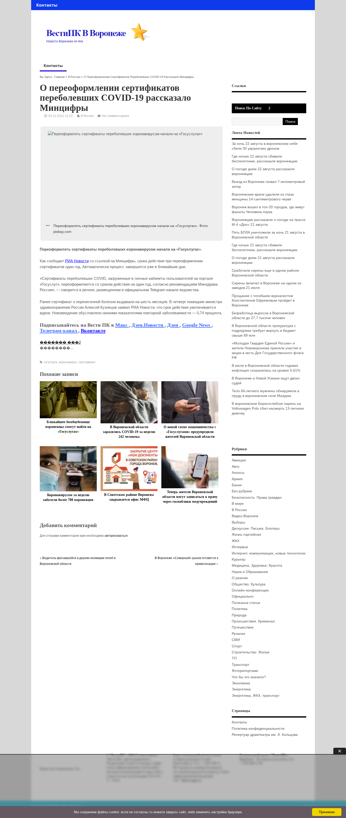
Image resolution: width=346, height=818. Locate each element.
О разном (240, 578)
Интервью (240, 547)
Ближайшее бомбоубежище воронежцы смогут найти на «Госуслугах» (68, 426)
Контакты (46, 5)
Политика (239, 609)
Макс (122, 325)
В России (74, 76)
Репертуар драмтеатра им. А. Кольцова (265, 735)
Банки (237, 485)
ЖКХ (235, 541)
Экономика (241, 683)
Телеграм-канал (59, 330)
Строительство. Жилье (251, 652)
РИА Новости (77, 261)
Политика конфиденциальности (258, 728)
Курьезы (238, 559)
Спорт (237, 646)
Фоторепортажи (245, 671)
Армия (237, 479)
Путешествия (243, 627)
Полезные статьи (246, 603)
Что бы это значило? (249, 677)
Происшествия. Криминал (253, 621)
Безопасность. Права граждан (257, 497)
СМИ (236, 640)
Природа (239, 615)
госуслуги (50, 362)
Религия (238, 634)
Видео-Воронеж (245, 516)
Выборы (238, 522)
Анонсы (238, 473)
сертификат (87, 362)
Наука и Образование (250, 572)
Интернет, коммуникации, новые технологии (268, 553)
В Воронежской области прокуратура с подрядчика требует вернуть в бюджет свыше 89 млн (264, 330)
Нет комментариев (115, 116)
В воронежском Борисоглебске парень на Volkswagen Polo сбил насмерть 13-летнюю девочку (268, 408)
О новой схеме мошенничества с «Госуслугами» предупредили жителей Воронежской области (190, 432)
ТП (234, 658)
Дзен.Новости (148, 325)
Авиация (239, 460)
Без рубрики (242, 491)
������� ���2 (60, 342)
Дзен (173, 325)
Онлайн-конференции (250, 590)
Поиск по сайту (248, 108)
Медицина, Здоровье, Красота (257, 565)
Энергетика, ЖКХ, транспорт (255, 696)
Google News (197, 325)
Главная (59, 76)
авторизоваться (116, 535)
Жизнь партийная (246, 534)
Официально (243, 596)
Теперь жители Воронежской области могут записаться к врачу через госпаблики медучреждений (190, 496)
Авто (235, 466)
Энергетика (241, 689)
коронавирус (68, 362)
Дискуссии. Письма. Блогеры (256, 528)
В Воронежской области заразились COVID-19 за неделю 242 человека (129, 432)
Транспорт (240, 665)
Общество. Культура (248, 584)
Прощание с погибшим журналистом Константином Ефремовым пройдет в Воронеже (263, 300)
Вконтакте (93, 330)
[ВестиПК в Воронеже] (100, 52)
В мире (238, 504)
